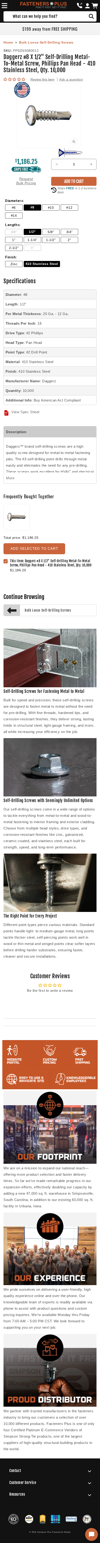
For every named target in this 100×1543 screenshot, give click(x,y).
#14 (14, 215)
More (10, 478)
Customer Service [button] (22, 1482)
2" (69, 240)
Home (8, 42)
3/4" (69, 232)
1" (13, 240)
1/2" (32, 232)
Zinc (13, 264)
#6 (14, 207)
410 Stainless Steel (42, 264)
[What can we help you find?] (91, 16)
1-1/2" (51, 240)
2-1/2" (14, 248)
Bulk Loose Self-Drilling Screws (46, 42)
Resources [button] (17, 1494)
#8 (32, 207)
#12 (69, 207)
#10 (51, 207)
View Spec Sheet (25, 412)
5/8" (51, 232)
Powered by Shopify (61, 1532)
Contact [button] (15, 1470)
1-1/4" (32, 240)
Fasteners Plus (44, 1532)
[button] (3, 5)
